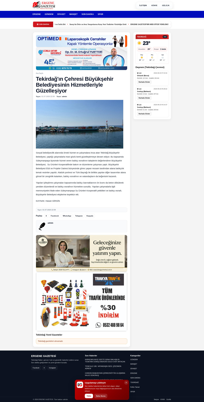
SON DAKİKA (88, 14)
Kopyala (90, 216)
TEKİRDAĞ (134, 382)
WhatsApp (67, 216)
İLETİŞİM (143, 5)
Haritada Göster (144, 82)
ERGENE (37, 14)
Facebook (55, 216)
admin (50, 223)
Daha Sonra (100, 396)
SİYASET (61, 14)
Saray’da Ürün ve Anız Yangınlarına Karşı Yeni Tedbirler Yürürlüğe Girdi (86, 24)
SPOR (100, 14)
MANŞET (73, 14)
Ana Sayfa (39, 73)
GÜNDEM (49, 14)
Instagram (52, 368)
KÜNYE (154, 5)
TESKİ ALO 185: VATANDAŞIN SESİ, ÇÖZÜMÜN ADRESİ (103, 367)
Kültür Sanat (135, 387)
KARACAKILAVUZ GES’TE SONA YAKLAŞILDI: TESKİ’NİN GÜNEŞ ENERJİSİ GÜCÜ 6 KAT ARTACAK (105, 361)
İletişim (156, 399)
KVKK (163, 399)
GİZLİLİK (165, 5)
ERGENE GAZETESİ (43, 356)
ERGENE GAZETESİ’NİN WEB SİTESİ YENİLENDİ (138, 24)
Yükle (89, 396)
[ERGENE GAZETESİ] (44, 5)
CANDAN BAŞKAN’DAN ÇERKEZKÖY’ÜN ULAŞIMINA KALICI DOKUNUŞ (105, 374)
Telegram (79, 216)
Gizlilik (168, 399)
